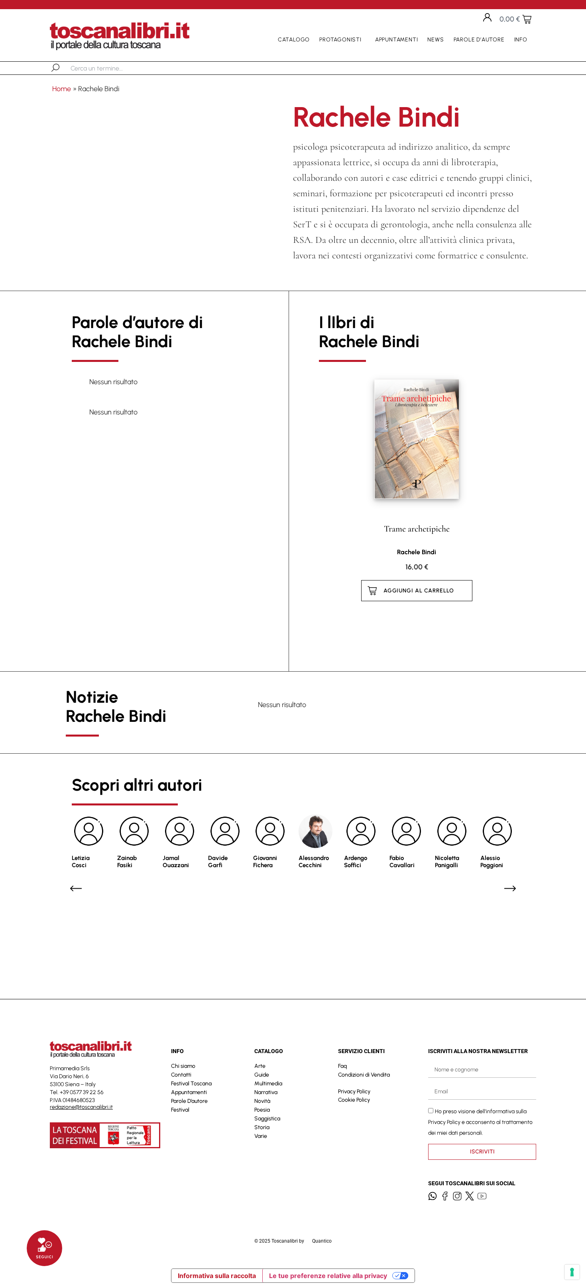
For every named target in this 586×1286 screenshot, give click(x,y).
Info (520, 39)
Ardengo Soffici (355, 861)
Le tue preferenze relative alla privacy (328, 1276)
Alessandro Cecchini (314, 861)
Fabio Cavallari (402, 861)
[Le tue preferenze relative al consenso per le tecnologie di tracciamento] (572, 1272)
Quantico (322, 1241)
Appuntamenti (396, 39)
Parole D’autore (479, 39)
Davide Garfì (218, 861)
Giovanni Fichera (265, 861)
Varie (260, 1136)
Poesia (262, 1109)
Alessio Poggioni (491, 861)
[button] (76, 888)
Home (61, 88)
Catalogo (294, 39)
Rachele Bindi (416, 552)
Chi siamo (183, 1066)
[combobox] (112, 68)
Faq (342, 1066)
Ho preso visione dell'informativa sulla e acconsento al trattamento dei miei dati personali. (480, 1122)
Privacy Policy (354, 1091)
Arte (259, 1066)
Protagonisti (340, 39)
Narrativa (265, 1092)
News (435, 39)
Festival (180, 1109)
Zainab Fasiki (127, 861)
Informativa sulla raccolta (217, 1276)
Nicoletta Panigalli (447, 861)
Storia (261, 1127)
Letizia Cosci (81, 861)
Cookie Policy (354, 1099)
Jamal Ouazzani (176, 861)
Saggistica (267, 1118)
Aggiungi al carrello (418, 590)
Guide (261, 1074)
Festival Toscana (191, 1083)
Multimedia (268, 1083)
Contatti (181, 1074)
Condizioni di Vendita (364, 1074)
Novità (262, 1101)
